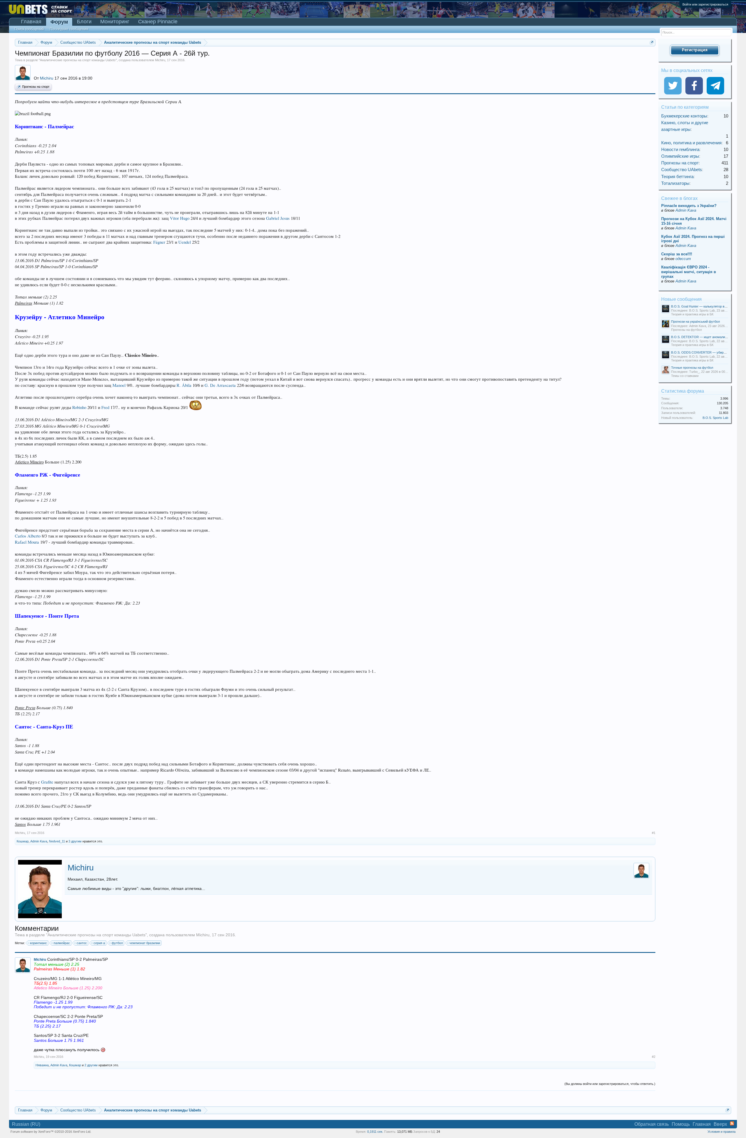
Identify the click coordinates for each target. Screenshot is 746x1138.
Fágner (159, 242)
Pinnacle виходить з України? (689, 205)
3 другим (75, 841)
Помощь (681, 1124)
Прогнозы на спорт (36, 87)
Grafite (47, 782)
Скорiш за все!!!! (676, 254)
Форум (59, 22)
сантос (82, 943)
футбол (117, 943)
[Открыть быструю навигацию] (652, 42)
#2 (653, 1056)
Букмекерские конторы (684, 115)
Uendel (184, 242)
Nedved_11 (57, 841)
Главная (31, 21)
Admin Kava (38, 841)
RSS (732, 1123)
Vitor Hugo (179, 218)
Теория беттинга (677, 176)
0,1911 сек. (375, 1131)
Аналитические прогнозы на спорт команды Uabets (78, 60)
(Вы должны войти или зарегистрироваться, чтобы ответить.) (609, 1084)
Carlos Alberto (28, 536)
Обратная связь (651, 1124)
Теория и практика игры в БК (692, 314)
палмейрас (62, 943)
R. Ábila (184, 385)
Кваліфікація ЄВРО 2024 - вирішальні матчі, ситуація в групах (688, 272)
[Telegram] (715, 85)
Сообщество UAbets (681, 169)
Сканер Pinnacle (157, 21)
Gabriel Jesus (278, 218)
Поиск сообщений (29, 29)
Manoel (119, 385)
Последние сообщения (69, 29)
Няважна (42, 1065)
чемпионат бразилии (144, 943)
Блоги (84, 21)
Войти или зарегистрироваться (705, 4)
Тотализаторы (675, 183)
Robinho (79, 407)
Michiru (160, 60)
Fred (105, 407)
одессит (683, 259)
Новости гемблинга (680, 149)
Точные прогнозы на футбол (692, 367)
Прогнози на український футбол (695, 321)
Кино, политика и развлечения (691, 142)
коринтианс (38, 943)
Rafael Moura (27, 542)
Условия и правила (722, 1131)
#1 (653, 833)
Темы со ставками (685, 375)
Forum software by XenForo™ (50, 1131)
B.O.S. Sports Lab (715, 417)
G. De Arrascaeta (220, 385)
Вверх (720, 1124)
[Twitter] (673, 85)
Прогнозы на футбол (686, 329)
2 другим (91, 1065)
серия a (99, 943)
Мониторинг (114, 21)
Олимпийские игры (680, 156)
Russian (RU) (26, 1124)
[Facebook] (694, 85)
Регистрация (695, 50)
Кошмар (23, 841)
